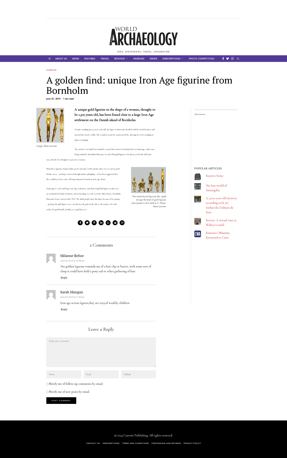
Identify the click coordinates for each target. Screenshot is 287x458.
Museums (138, 58)
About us (61, 58)
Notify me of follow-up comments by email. (76, 384)
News (75, 58)
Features (89, 58)
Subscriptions (171, 58)
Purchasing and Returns (166, 443)
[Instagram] (232, 59)
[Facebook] (223, 59)
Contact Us (93, 443)
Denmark (51, 70)
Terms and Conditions (135, 443)
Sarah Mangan (71, 292)
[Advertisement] (219, 282)
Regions (119, 58)
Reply (64, 277)
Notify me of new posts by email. (69, 392)
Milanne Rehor (72, 255)
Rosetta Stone (214, 176)
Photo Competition (201, 58)
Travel (104, 58)
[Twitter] (227, 59)
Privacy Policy (192, 443)
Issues (153, 58)
